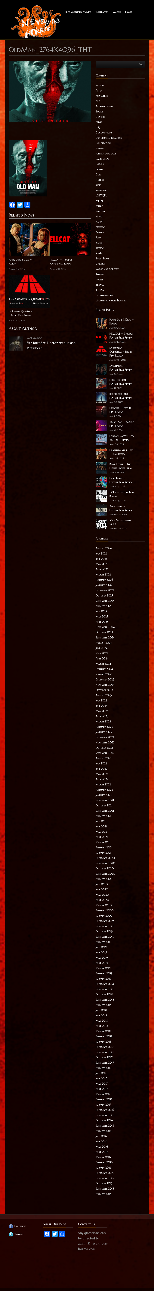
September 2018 (105, 999)
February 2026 (104, 579)
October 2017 (104, 1057)
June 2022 (101, 768)
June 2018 (101, 1015)
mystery (100, 211)
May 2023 (102, 711)
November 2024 (105, 627)
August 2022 (104, 758)
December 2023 (105, 679)
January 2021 (103, 852)
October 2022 (104, 747)
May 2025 (102, 616)
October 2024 (104, 632)
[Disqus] (50, 406)
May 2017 (102, 1083)
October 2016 (104, 1120)
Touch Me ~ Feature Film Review (121, 424)
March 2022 (103, 784)
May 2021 (102, 831)
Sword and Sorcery (107, 269)
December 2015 (105, 1173)
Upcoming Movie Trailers (111, 300)
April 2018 (102, 1026)
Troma (100, 284)
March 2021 (103, 842)
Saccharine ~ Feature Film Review (120, 367)
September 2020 (105, 873)
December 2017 (105, 1047)
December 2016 (105, 1110)
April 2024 (102, 658)
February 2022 (104, 789)
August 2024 (104, 642)
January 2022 (104, 795)
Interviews (101, 190)
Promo (100, 232)
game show (102, 158)
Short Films (102, 258)
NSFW (99, 221)
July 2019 (101, 947)
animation (102, 95)
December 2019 (105, 921)
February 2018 (104, 1036)
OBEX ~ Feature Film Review (121, 494)
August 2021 (103, 816)
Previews (100, 227)
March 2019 (103, 968)
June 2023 (101, 705)
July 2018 (101, 1010)
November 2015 (105, 1178)
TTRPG (100, 290)
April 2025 (102, 621)
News (99, 216)
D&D (98, 127)
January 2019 (103, 978)
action (100, 85)
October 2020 (105, 868)
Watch (117, 12)
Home (128, 12)
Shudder (100, 263)
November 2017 (105, 1052)
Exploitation (103, 143)
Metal (99, 200)
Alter (99, 90)
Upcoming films (105, 295)
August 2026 (104, 548)
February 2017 (104, 1099)
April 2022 (102, 779)
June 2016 (101, 1141)
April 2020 (102, 900)
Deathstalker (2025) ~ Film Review (121, 452)
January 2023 (104, 732)
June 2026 (102, 558)
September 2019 (105, 936)
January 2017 (103, 1104)
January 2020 (104, 915)
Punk (98, 237)
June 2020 (102, 889)
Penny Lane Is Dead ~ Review (20, 261)
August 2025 (104, 606)
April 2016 (102, 1152)
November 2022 (105, 742)
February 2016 (104, 1162)
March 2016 (103, 1157)
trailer (99, 279)
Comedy (100, 116)
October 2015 (104, 1183)
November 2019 (105, 926)
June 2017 (101, 1078)
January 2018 (103, 1041)
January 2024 (104, 674)
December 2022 (105, 737)
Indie (98, 185)
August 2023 (104, 695)
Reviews (100, 248)
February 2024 (104, 669)
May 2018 (102, 1020)
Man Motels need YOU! (120, 522)
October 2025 (104, 595)
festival (100, 148)
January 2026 (104, 585)
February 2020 (105, 910)
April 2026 (102, 569)
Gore (99, 174)
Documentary (104, 132)
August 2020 (104, 879)
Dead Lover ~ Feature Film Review (120, 480)
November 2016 (105, 1115)
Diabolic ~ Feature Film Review (120, 410)
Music (99, 206)
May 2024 (102, 653)
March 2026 (103, 574)
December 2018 (105, 984)
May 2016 (102, 1146)
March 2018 (103, 1031)
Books (99, 111)
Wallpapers (101, 12)
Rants (99, 242)
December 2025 (105, 590)
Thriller (100, 274)
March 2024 (103, 663)
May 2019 (102, 957)
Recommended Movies (78, 12)
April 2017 (102, 1089)
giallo (99, 169)
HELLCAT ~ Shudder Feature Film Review (61, 261)
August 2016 (104, 1131)
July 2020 (102, 884)
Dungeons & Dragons (109, 137)
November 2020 (105, 863)
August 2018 (103, 1005)
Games (100, 164)
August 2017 (103, 1068)
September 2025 (105, 600)
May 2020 (102, 894)
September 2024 (105, 637)
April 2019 (102, 963)
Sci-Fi (99, 253)
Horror (100, 179)
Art (98, 101)
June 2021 (101, 826)
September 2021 (105, 810)
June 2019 (101, 952)
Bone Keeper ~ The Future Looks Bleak (120, 466)
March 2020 (104, 905)
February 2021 (104, 847)
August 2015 (103, 1194)
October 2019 (104, 931)
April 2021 (102, 837)
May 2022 (102, 774)
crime (99, 122)
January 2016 (104, 1167)
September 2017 (105, 1062)
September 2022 (105, 753)
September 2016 (105, 1125)
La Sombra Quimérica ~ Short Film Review (20, 313)
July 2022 (101, 763)
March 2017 (103, 1094)
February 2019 (104, 973)
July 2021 (101, 821)
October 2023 (104, 690)
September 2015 (105, 1188)
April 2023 (102, 716)
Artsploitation (104, 106)
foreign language (106, 153)
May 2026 (102, 564)
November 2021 (105, 800)
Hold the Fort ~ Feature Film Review (120, 381)
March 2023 (103, 721)
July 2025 (101, 611)
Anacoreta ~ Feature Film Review (120, 508)
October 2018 (104, 994)
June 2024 (101, 648)
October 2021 (104, 805)
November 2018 (105, 989)
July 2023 (101, 700)
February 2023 (104, 726)
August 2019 (103, 942)
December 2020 (105, 858)
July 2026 (101, 553)
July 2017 (101, 1073)
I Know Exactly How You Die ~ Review (121, 438)
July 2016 (101, 1136)
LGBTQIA (101, 195)
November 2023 (105, 684)
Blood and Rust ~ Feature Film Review (120, 395)
